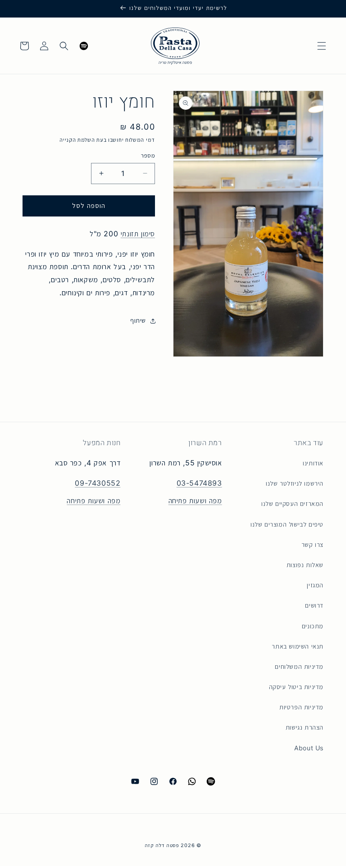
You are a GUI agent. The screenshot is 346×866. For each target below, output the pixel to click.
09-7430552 (97, 483)
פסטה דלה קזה (162, 845)
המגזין (315, 585)
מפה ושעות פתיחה (195, 500)
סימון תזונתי (138, 234)
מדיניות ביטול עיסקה (296, 687)
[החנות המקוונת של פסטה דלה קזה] (175, 45)
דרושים (314, 605)
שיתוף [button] (138, 320)
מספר (148, 155)
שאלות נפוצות (305, 565)
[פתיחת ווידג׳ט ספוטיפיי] (84, 46)
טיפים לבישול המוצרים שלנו (286, 524)
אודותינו (313, 463)
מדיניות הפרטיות (301, 707)
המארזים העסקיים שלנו (292, 504)
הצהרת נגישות (304, 727)
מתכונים (312, 626)
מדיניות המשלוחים (299, 667)
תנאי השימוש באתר (297, 646)
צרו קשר (312, 545)
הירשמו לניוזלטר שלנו (294, 483)
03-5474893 (199, 483)
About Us (308, 748)
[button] (322, 46)
